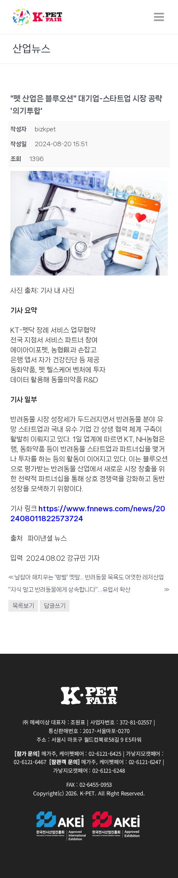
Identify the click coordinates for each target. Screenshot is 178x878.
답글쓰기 (54, 606)
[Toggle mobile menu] (160, 17)
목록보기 (23, 606)
